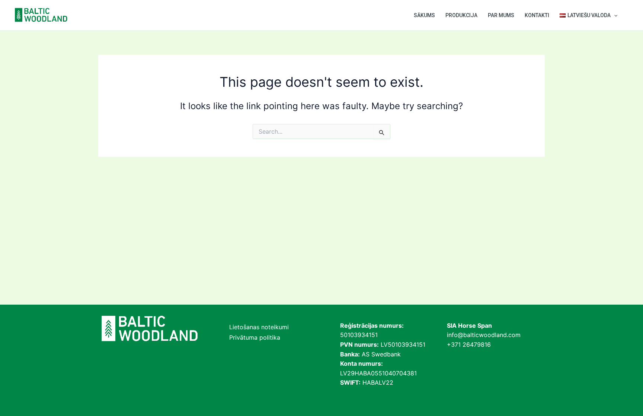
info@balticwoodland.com (484, 335)
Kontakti (537, 15)
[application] (614, 15)
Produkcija (461, 15)
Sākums (424, 15)
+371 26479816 (469, 344)
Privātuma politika (254, 337)
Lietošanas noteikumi (259, 327)
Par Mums (501, 15)
